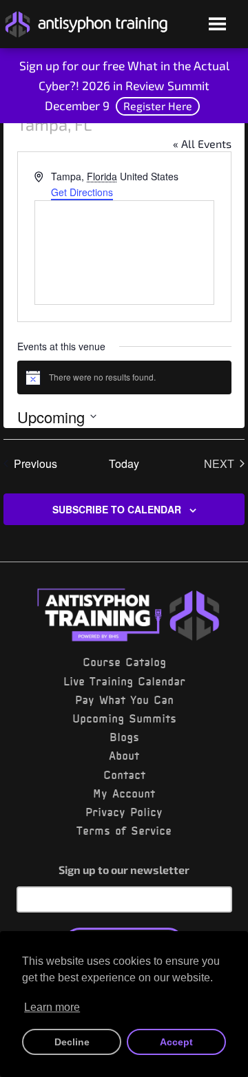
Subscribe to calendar (116, 509)
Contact (124, 775)
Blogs (124, 737)
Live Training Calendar (124, 681)
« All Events (202, 143)
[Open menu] (217, 25)
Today (124, 463)
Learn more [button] (52, 1007)
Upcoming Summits (124, 718)
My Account (124, 793)
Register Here (157, 105)
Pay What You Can (124, 700)
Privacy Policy (124, 812)
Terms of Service (124, 830)
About (124, 755)
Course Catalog (124, 662)
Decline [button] (72, 1041)
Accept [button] (176, 1041)
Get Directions (82, 192)
